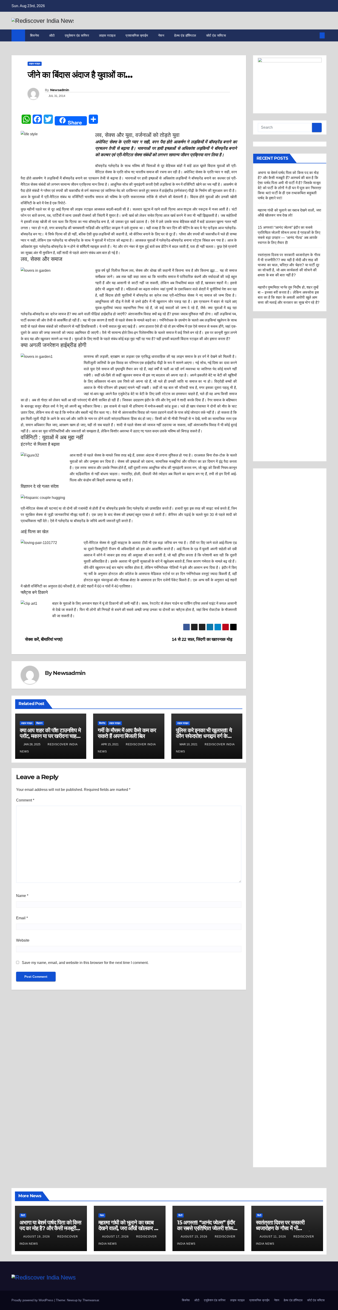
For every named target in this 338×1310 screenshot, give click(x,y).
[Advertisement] (290, 390)
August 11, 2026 (273, 1236)
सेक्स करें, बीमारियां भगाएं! (43, 639)
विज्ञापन (39, 723)
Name (22, 896)
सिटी (23, 1215)
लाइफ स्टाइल (107, 35)
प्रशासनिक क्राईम (137, 35)
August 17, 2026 (116, 1236)
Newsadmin (59, 90)
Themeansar (91, 1300)
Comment (25, 800)
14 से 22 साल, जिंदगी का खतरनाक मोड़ (203, 639)
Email (22, 918)
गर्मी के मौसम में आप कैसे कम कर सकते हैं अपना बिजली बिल (127, 733)
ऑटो (52, 35)
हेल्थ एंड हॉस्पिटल (185, 35)
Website (22, 940)
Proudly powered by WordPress (32, 1300)
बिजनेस (34, 35)
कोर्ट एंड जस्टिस (216, 35)
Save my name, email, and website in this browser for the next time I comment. (85, 963)
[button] (314, 35)
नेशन (161, 35)
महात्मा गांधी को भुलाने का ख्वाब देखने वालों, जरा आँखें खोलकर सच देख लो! (129, 1228)
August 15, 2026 (194, 1236)
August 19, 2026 (37, 1236)
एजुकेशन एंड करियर (77, 35)
